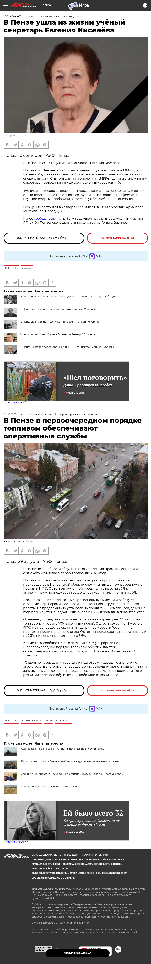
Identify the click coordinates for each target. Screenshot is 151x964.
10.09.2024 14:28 (13, 16)
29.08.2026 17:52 (13, 414)
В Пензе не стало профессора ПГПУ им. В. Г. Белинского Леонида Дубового (67, 346)
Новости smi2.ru (17, 402)
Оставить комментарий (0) (117, 238)
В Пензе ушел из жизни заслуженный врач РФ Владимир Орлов (59, 321)
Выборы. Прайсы (42, 868)
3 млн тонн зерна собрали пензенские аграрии (49, 786)
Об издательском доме (46, 855)
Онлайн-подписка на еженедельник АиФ (57, 859)
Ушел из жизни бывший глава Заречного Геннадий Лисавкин (58, 334)
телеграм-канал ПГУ (16, 135)
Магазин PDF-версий (95, 855)
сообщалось (44, 218)
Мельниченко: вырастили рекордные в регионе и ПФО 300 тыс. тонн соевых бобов (71, 773)
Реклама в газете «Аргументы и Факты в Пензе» (92, 864)
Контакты (62, 868)
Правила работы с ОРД (46, 864)
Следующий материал (77, 953)
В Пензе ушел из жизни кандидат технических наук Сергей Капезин (62, 309)
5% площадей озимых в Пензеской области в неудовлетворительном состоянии (69, 761)
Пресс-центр (71, 855)
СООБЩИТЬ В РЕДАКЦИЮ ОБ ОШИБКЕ (53, 878)
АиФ (30, 541)
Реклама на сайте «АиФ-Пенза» (105, 859)
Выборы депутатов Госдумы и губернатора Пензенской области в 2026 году (79, 873)
